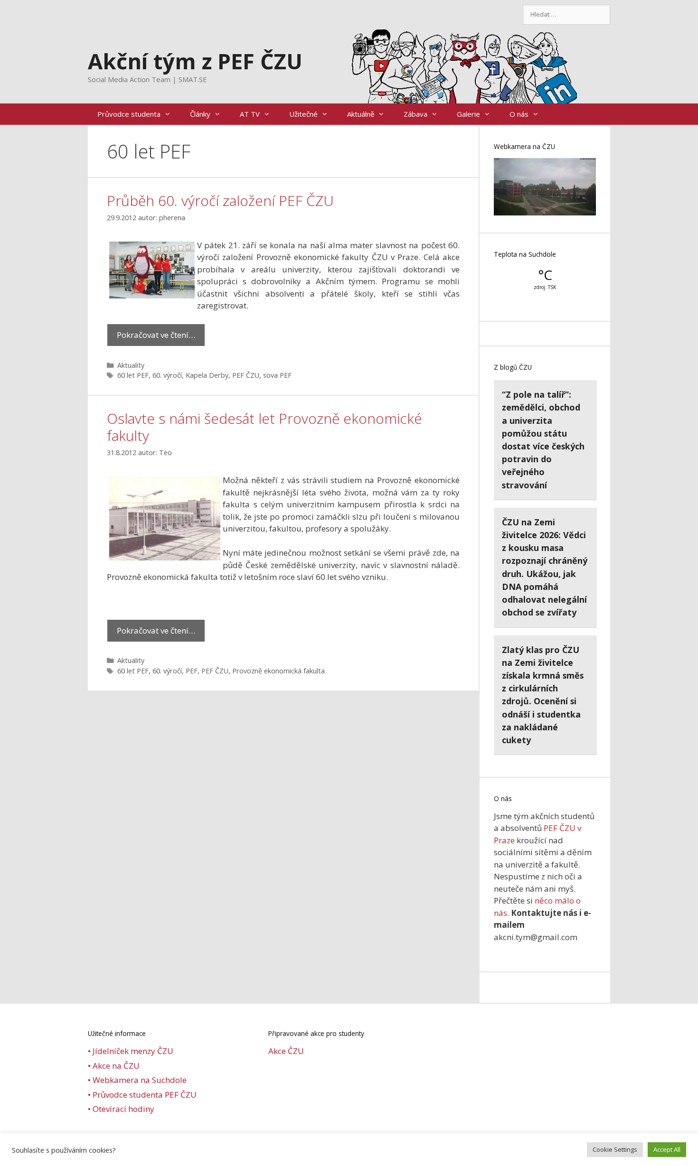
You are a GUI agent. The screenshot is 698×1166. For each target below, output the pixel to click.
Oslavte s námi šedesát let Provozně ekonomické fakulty (264, 427)
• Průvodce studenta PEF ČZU (142, 1094)
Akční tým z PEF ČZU (195, 61)
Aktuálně (360, 114)
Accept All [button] (666, 1149)
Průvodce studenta (128, 114)
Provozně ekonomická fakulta (278, 670)
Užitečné (303, 114)
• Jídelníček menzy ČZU (130, 1050)
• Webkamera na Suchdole (137, 1079)
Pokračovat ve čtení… (156, 334)
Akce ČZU (286, 1050)
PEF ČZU (245, 375)
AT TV (250, 114)
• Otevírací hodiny (121, 1108)
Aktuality (130, 365)
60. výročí (167, 375)
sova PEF (277, 375)
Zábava (415, 114)
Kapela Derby (207, 375)
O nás (518, 114)
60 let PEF (133, 375)
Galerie (468, 114)
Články (200, 114)
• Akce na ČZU (114, 1065)
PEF (192, 670)
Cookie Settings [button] (615, 1149)
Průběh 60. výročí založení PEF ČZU (220, 200)
